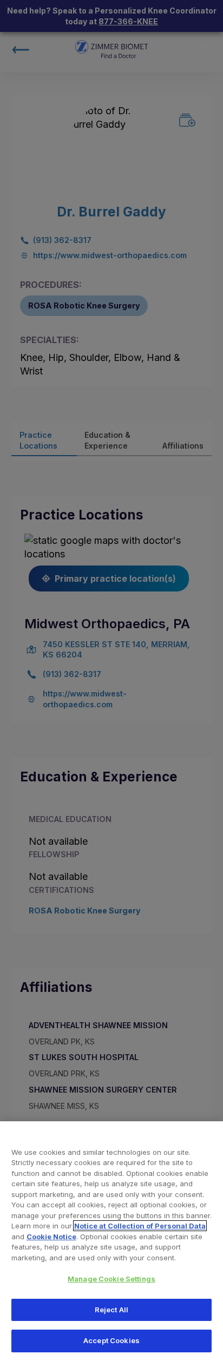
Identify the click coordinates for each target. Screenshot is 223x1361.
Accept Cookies (111, 1340)
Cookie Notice (51, 1236)
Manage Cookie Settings (111, 1278)
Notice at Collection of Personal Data (140, 1225)
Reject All (111, 1309)
